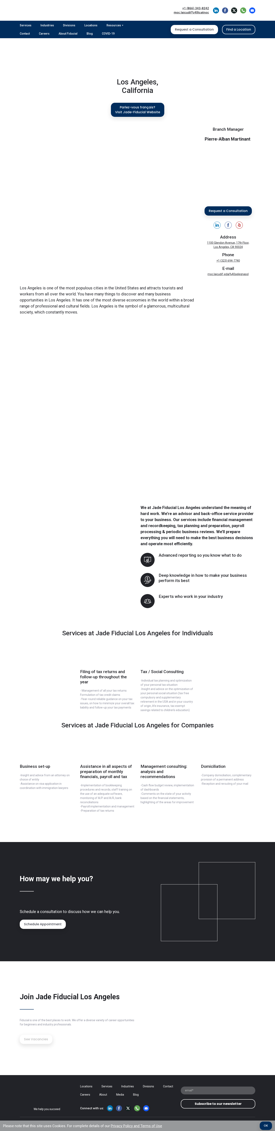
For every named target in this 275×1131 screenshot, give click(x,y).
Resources (113, 25)
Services (25, 25)
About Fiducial (68, 33)
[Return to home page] (49, 10)
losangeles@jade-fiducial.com (228, 274)
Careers (44, 33)
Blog (90, 33)
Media (120, 1094)
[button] (216, 10)
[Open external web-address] (137, 405)
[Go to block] (107, 656)
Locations (90, 25)
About (103, 1094)
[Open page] (47, 1092)
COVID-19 (108, 33)
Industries (47, 25)
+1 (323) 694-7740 (228, 260)
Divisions (69, 25)
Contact (25, 33)
